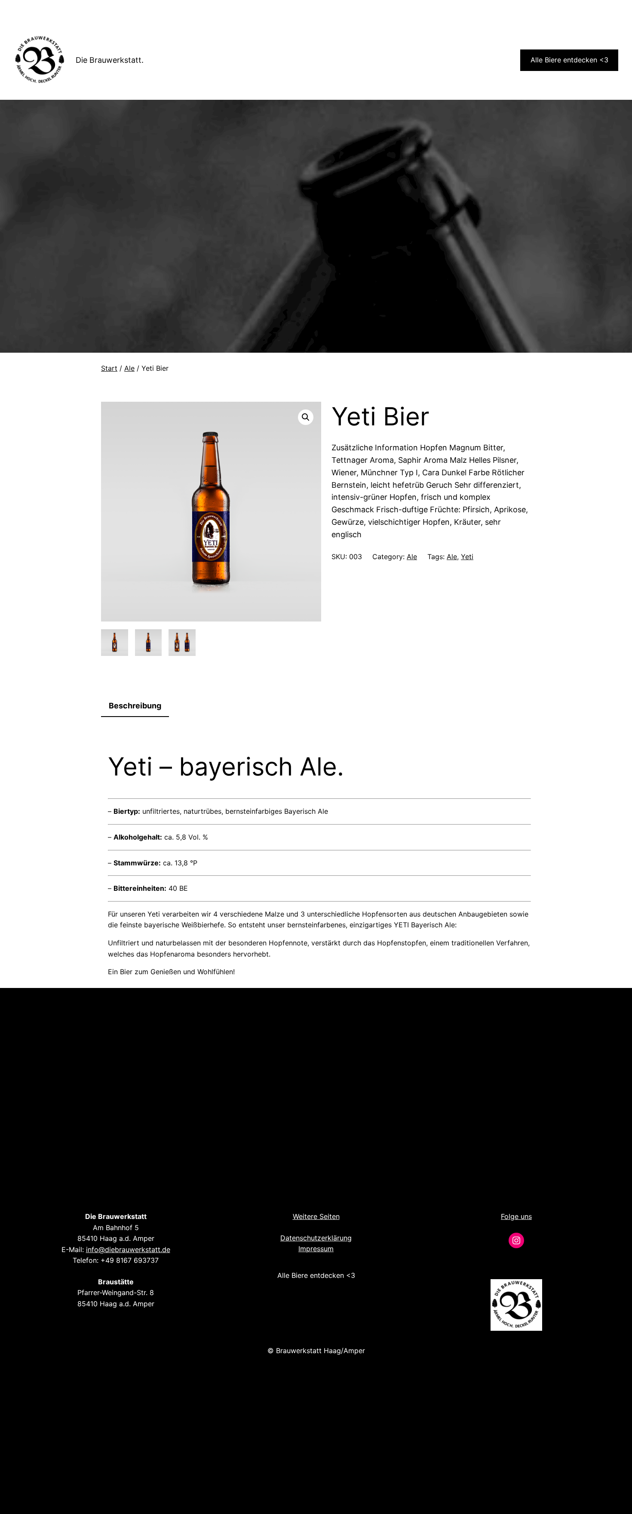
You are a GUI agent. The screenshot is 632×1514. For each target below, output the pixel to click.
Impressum (316, 1248)
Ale (129, 368)
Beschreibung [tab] (135, 705)
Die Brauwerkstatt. (110, 60)
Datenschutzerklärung (316, 1238)
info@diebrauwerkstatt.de (128, 1249)
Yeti (467, 556)
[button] (305, 417)
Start (109, 368)
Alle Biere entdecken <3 (569, 59)
